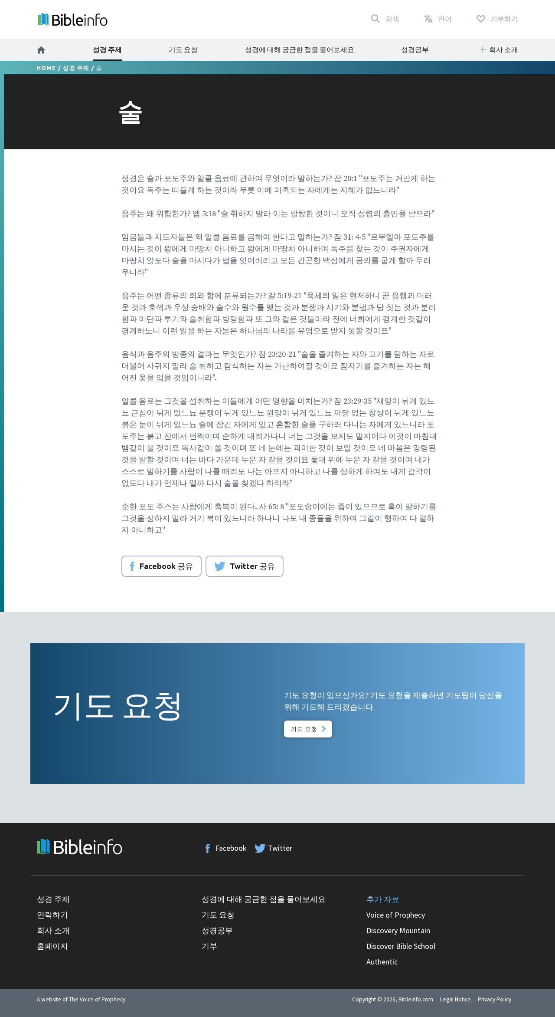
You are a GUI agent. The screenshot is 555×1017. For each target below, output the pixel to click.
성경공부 (415, 49)
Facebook (231, 848)
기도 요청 (183, 49)
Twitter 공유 (252, 566)
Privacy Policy (494, 999)
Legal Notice (455, 999)
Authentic (382, 962)
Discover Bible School (400, 946)
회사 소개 (53, 930)
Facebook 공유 (166, 566)
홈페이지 (52, 946)
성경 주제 (107, 49)
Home (46, 68)
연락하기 (52, 915)
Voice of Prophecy (395, 915)
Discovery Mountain (398, 930)
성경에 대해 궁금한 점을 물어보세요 (299, 49)
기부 (209, 946)
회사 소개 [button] (503, 49)
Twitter (280, 848)
